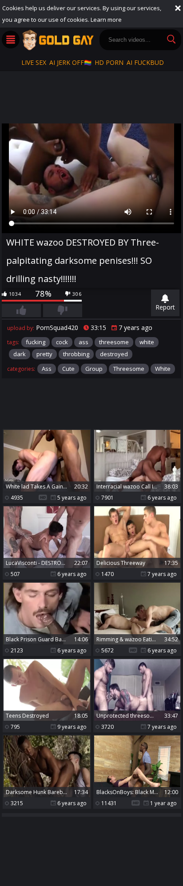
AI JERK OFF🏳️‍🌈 (70, 62)
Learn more (106, 20)
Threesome (128, 369)
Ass (47, 369)
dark (19, 354)
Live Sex (33, 62)
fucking (35, 342)
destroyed (114, 354)
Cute (68, 369)
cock (62, 342)
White (163, 369)
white (146, 342)
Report (165, 307)
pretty (44, 354)
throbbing (76, 354)
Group (94, 369)
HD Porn (109, 62)
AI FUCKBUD (145, 62)
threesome (114, 342)
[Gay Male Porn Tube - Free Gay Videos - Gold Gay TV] (58, 40)
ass (83, 342)
